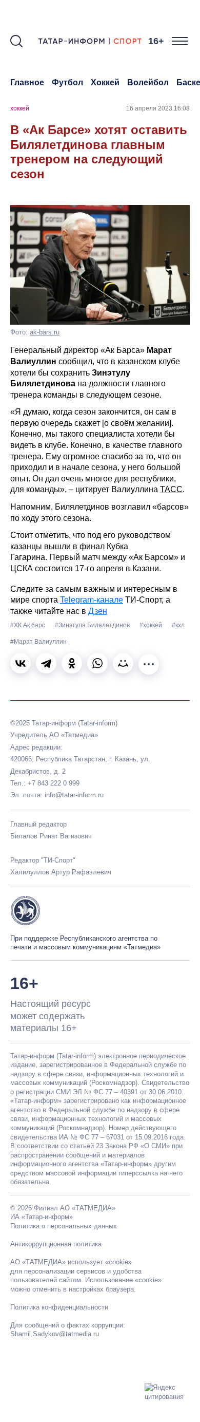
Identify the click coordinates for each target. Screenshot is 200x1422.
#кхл (178, 625)
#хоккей (151, 625)
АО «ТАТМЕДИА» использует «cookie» (71, 1262)
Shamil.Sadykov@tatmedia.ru (54, 1334)
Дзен (97, 611)
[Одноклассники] (72, 663)
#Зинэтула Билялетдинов (93, 625)
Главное (27, 82)
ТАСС (171, 489)
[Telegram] (46, 663)
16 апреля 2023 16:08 (158, 108)
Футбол (67, 82)
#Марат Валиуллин (38, 641)
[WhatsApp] (97, 663)
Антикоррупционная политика (56, 1244)
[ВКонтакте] (20, 663)
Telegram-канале (91, 599)
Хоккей (105, 82)
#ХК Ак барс (28, 625)
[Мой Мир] (123, 663)
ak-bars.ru (44, 332)
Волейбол (148, 82)
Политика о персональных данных (63, 1226)
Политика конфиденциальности (59, 1307)
